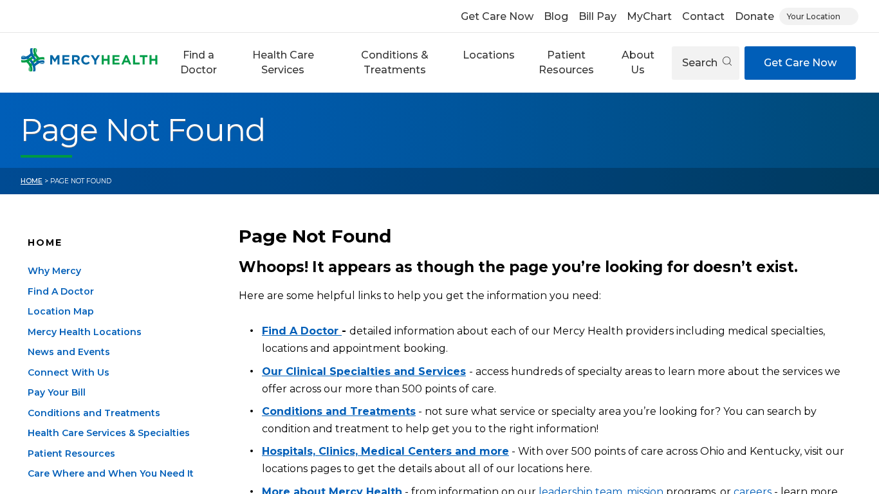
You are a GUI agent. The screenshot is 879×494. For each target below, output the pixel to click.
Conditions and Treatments (94, 413)
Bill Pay (597, 16)
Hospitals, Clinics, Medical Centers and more (385, 451)
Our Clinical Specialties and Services (364, 371)
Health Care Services (283, 62)
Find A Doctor (61, 291)
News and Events (69, 352)
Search (701, 63)
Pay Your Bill (57, 392)
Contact (703, 16)
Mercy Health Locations (85, 332)
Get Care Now (497, 16)
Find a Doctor (198, 62)
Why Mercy (54, 271)
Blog (556, 16)
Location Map (61, 311)
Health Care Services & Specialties (109, 433)
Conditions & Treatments (395, 62)
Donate (754, 16)
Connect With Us (68, 372)
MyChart (649, 16)
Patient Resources (566, 62)
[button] (198, 63)
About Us (638, 62)
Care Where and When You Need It (111, 473)
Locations (489, 55)
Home (31, 181)
